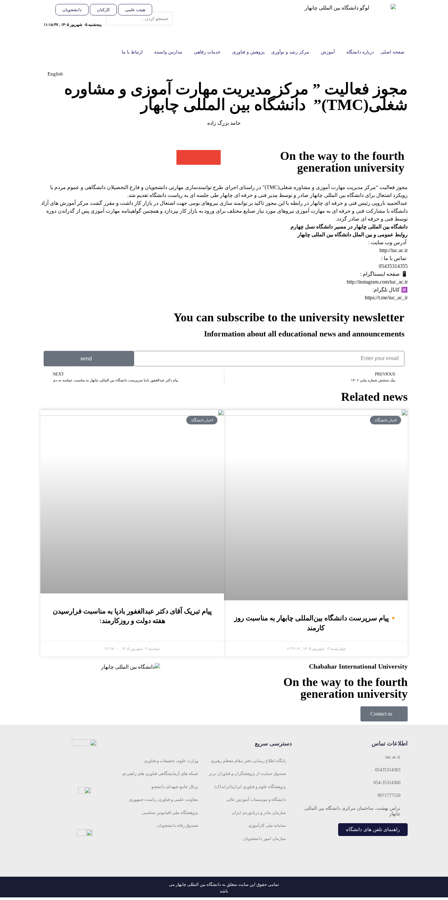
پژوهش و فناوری (248, 52)
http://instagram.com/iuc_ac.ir (377, 282)
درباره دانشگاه (360, 52)
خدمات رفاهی (207, 52)
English (55, 73)
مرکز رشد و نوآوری (290, 52)
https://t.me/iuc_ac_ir (386, 297)
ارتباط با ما (132, 52)
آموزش (328, 52)
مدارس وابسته (168, 52)
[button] (166, 8)
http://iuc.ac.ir (393, 250)
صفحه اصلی (392, 52)
